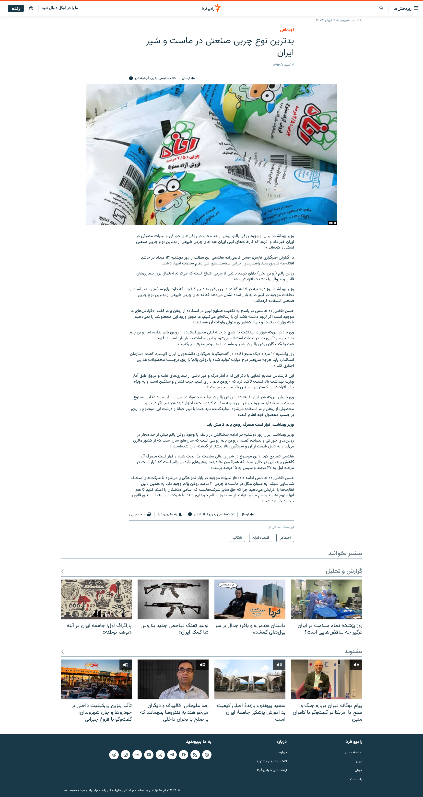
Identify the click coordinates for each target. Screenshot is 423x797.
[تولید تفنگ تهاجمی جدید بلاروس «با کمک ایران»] (173, 599)
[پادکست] (31, 8)
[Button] (188, 78)
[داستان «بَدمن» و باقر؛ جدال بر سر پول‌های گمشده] (249, 599)
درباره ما (281, 752)
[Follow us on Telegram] (171, 754)
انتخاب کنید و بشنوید (271, 761)
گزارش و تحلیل (344, 571)
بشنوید (353, 652)
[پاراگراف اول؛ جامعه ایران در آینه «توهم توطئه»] (96, 599)
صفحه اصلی (353, 752)
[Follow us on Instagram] (125, 754)
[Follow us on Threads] (113, 754)
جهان (358, 770)
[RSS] (195, 754)
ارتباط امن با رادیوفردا (272, 770)
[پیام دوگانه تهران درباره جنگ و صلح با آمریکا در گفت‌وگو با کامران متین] (326, 679)
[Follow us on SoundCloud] (137, 754)
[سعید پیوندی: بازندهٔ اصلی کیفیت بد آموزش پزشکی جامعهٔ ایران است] (249, 679)
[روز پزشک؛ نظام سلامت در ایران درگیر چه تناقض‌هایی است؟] (326, 599)
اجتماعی (287, 30)
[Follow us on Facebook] (183, 754)
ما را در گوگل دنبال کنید (60, 8)
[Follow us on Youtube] (148, 754)
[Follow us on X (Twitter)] (160, 754)
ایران (359, 761)
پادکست (356, 779)
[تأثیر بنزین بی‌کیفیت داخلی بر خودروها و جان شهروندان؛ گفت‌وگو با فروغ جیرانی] (96, 679)
